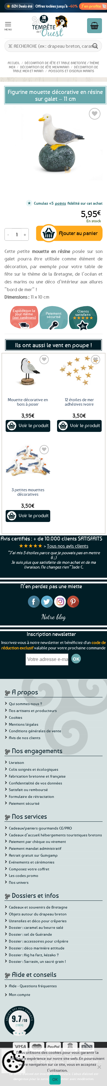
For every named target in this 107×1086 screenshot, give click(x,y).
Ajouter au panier (78, 233)
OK (55, 1079)
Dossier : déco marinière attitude (36, 948)
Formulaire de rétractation (31, 796)
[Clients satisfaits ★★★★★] (83, 330)
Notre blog (53, 617)
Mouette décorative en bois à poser (28, 401)
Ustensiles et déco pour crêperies (38, 920)
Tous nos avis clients (67, 546)
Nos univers (19, 882)
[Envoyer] (95, 46)
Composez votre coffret (29, 868)
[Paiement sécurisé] (54, 330)
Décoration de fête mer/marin (44, 67)
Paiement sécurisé (24, 803)
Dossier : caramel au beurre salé (36, 927)
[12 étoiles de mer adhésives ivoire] (79, 370)
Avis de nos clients (24, 737)
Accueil (14, 63)
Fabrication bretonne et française (37, 776)
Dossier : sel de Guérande (30, 934)
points (60, 203)
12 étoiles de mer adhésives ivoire (79, 401)
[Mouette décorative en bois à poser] (28, 370)
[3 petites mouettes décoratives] (28, 461)
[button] (8, 25)
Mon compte (19, 994)
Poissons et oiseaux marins (71, 71)
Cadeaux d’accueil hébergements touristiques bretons (55, 834)
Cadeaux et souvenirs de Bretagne (38, 907)
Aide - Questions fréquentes (33, 985)
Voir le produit (34, 425)
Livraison (16, 762)
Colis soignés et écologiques (33, 769)
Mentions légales (23, 724)
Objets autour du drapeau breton (38, 914)
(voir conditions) (24, 317)
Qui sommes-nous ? (25, 703)
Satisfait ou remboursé (28, 789)
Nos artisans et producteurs (33, 710)
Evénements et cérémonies (31, 862)
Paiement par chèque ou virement (37, 841)
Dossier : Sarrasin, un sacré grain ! (37, 961)
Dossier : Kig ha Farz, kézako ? (34, 954)
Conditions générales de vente (35, 730)
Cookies (15, 717)
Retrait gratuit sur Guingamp (33, 855)
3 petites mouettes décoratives (28, 491)
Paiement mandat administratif (35, 848)
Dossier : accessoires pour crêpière (38, 941)
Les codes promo (23, 875)
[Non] (99, 1068)
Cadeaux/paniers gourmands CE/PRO (40, 828)
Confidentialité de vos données (35, 783)
